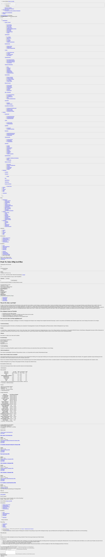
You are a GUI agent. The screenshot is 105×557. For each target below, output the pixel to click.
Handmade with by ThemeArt (29, 528)
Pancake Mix (9, 90)
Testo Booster (9, 62)
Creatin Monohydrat (10, 52)
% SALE (4, 189)
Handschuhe (7, 212)
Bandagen (6, 215)
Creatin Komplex (10, 54)
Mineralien (9, 69)
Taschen (8, 166)
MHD (4, 190)
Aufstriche (9, 88)
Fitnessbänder (9, 140)
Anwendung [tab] (5, 299)
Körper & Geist (9, 109)
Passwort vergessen (8, 7)
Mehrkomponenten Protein (11, 28)
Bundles (8, 102)
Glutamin (8, 40)
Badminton (9, 148)
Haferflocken (7, 224)
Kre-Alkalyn (9, 55)
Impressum (4, 249)
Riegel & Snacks (8, 207)
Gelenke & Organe (10, 72)
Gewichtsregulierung (10, 94)
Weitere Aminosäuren (10, 41)
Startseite (4, 251)
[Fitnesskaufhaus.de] (4, 15)
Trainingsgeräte (7, 216)
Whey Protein (9, 25)
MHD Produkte (9, 103)
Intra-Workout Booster (11, 60)
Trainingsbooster (8, 204)
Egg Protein (9, 30)
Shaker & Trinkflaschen (11, 165)
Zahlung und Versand (6, 237)
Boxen (8, 149)
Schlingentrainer (10, 139)
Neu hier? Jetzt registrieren (9, 8)
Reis (5, 223)
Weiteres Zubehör (8, 219)
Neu (3, 188)
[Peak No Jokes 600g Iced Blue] (6, 258)
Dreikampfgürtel (10, 123)
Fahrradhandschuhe (10, 117)
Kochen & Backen (8, 226)
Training (4, 524)
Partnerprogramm (6, 241)
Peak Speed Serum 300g (4, 453)
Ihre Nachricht (2, 553)
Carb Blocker (9, 95)
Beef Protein (9, 29)
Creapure (8, 53)
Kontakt (4, 13)
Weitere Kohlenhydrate (11, 48)
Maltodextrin (9, 47)
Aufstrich (6, 221)
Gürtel (6, 213)
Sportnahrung (5, 20)
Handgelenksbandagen (11, 133)
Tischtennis (9, 151)
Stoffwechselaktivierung (11, 98)
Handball (8, 150)
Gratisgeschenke (5, 238)
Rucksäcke (9, 164)
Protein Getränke (10, 77)
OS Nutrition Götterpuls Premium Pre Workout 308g (10, 444)
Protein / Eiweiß (7, 200)
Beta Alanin (9, 37)
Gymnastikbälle (9, 141)
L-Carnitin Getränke (10, 79)
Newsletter (4, 248)
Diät (7, 97)
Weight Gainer (9, 46)
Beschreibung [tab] (5, 297)
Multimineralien (9, 71)
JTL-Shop (7, 529)
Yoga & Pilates (9, 147)
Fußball (8, 145)
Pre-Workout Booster (10, 59)
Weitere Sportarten (10, 153)
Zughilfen (6, 214)
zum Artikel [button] (2, 433)
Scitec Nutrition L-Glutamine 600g (6, 463)
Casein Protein (9, 27)
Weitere (8, 169)
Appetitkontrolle (10, 96)
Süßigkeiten (7, 225)
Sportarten (6, 217)
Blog (3, 191)
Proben (8, 32)
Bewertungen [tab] (5, 300)
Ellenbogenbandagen (10, 134)
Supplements (5, 523)
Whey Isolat (9, 26)
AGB (4, 245)
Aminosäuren (7, 201)
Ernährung (4, 170)
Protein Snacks (9, 87)
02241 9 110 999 (11, 1)
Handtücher (9, 168)
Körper (4, 525)
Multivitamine (9, 70)
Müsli (8, 176)
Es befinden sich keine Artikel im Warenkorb (12, 10)
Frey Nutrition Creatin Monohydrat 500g (8, 482)
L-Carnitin (9, 39)
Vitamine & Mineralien (9, 205)
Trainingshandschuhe (10, 116)
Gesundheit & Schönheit (9, 210)
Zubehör (4, 112)
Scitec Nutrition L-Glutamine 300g (6, 472)
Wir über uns (5, 240)
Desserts (8, 89)
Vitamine (8, 68)
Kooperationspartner (6, 239)
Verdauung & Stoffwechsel (11, 108)
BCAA (8, 38)
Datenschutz (5, 247)
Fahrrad (8, 146)
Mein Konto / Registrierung (7, 12)
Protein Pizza (9, 186)
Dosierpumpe (9, 167)
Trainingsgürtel (9, 122)
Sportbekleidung (7, 218)
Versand (23, 274)
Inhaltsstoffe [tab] (5, 298)
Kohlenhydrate (7, 202)
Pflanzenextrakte (10, 110)
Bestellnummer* (3, 549)
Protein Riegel (9, 85)
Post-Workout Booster (11, 61)
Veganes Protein (10, 31)
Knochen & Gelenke (10, 111)
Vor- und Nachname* (4, 546)
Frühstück (6, 222)
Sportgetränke (7, 206)
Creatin (6, 203)
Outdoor (8, 152)
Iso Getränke (9, 80)
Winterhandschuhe (10, 118)
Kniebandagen (9, 135)
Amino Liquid (9, 81)
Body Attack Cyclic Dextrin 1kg (6, 435)
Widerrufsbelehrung (6, 246)
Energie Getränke (10, 78)
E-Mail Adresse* (3, 547)
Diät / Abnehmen (8, 208)
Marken (4, 187)
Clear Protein (9, 24)
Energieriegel (9, 86)
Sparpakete (7, 209)
